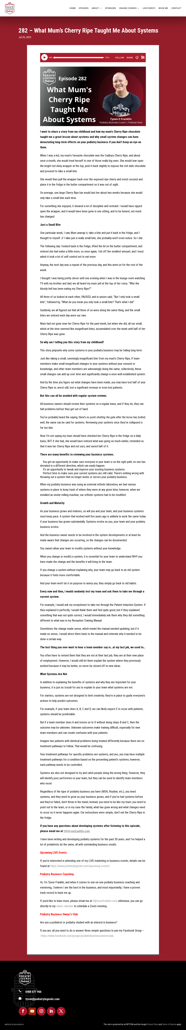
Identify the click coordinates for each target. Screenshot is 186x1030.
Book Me (163, 8)
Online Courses (128, 8)
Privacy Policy (152, 1024)
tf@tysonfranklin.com (77, 831)
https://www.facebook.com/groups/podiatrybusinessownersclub (77, 936)
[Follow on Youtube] (32, 1011)
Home (73, 8)
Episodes (83, 8)
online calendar (64, 906)
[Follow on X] (61, 1011)
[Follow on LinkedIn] (51, 1011)
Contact (176, 8)
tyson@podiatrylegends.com (42, 999)
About (95, 8)
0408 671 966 (33, 991)
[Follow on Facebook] (23, 1011)
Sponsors (110, 8)
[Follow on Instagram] (41, 1011)
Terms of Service (169, 1024)
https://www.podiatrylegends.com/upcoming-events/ (80, 866)
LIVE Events (149, 8)
